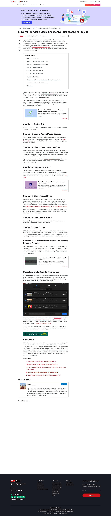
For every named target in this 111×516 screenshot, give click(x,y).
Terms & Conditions (57, 507)
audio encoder (45, 319)
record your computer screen (43, 323)
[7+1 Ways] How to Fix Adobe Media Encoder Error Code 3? (41, 361)
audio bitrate (38, 319)
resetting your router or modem (52, 159)
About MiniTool (69, 482)
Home (13, 4)
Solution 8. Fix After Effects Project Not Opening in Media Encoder (44, 79)
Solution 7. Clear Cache (33, 76)
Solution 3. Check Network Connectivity (37, 64)
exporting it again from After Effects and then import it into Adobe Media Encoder (46, 206)
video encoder (57, 318)
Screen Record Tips (57, 489)
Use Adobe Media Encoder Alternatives (37, 83)
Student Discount (69, 484)
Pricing (19, 4)
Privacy (51, 507)
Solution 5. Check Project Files (35, 70)
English (63, 36)
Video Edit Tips (56, 493)
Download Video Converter (92, 4)
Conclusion (30, 86)
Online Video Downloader (43, 489)
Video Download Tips (57, 484)
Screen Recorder (41, 487)
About (92, 1)
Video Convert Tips (56, 482)
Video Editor (40, 482)
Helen (21, 36)
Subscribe (91, 495)
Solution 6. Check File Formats (35, 73)
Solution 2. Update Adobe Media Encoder (37, 61)
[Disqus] (43, 418)
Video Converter (27, 28)
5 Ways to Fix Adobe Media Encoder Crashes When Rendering (41, 364)
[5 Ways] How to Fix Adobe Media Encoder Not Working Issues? (42, 372)
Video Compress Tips (57, 487)
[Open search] (96, 1)
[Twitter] (27, 36)
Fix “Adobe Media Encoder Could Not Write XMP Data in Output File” (43, 375)
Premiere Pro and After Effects (49, 94)
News (54, 495)
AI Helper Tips (55, 491)
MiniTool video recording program (41, 47)
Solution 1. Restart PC (33, 58)
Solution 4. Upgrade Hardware (34, 67)
